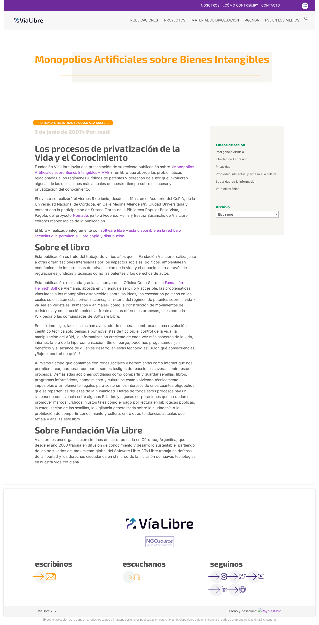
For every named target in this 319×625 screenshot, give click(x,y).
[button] (306, 18)
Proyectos (174, 20)
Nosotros (210, 5)
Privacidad (223, 166)
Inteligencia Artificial (230, 152)
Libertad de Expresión (232, 159)
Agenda (252, 20)
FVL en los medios (282, 20)
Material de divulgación (215, 20)
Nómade (80, 215)
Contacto (270, 5)
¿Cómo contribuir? (240, 5)
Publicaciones (144, 20)
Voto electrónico (227, 189)
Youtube (295, 6)
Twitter (286, 6)
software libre (113, 230)
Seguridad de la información (236, 181)
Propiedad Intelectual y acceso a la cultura (73, 122)
